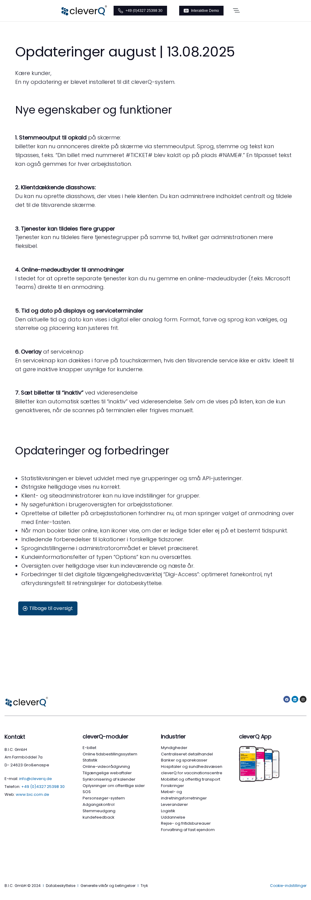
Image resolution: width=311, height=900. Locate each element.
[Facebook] (286, 699)
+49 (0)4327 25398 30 (143, 11)
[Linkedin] (295, 699)
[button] (236, 10)
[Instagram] (303, 699)
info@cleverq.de (35, 779)
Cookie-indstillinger (288, 885)
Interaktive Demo (205, 11)
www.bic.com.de (32, 794)
